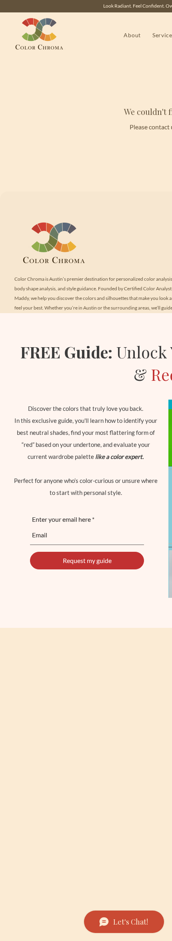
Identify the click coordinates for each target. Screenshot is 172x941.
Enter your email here (61, 519)
